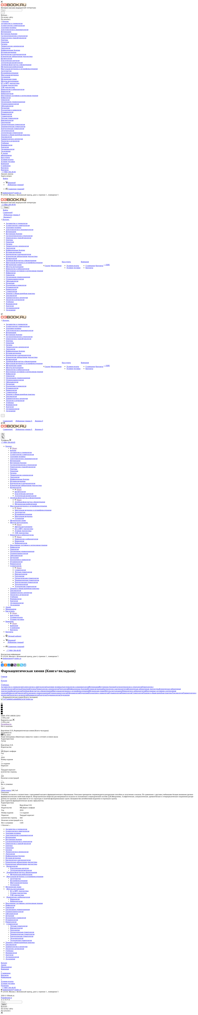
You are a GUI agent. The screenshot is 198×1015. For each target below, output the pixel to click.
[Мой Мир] (8, 665)
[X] (12, 665)
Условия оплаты (7, 981)
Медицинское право (97, 691)
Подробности (6, 724)
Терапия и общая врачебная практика (157, 693)
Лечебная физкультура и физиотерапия (30, 502)
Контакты (5, 975)
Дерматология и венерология (47, 689)
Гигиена (33, 689)
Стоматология (20, 570)
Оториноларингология (58, 693)
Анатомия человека (54, 687)
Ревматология (126, 693)
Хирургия (43, 695)
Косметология (20, 492)
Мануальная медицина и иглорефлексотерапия (33, 510)
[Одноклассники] (5, 665)
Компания (14, 626)
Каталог (13, 450)
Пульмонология (115, 693)
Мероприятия (6, 967)
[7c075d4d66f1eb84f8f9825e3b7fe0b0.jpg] (17, 699)
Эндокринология (53, 695)
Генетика (18, 689)
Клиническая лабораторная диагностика (143, 689)
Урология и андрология (18, 695)
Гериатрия (26, 689)
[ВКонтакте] (2, 665)
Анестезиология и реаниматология (75, 687)
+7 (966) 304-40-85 (8, 172)
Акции (3, 965)
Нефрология (12, 693)
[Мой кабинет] (2, 418)
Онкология (21, 693)
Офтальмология (73, 693)
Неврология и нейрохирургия (26, 539)
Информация (6, 977)
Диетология (63, 689)
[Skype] (21, 665)
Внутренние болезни (107, 687)
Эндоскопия (65, 695)
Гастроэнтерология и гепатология (129, 687)
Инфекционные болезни (77, 689)
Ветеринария (94, 687)
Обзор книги (6, 790)
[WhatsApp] (18, 665)
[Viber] (15, 665)
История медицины (95, 689)
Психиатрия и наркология (98, 693)
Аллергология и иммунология (34, 687)
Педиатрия (84, 693)
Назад (14, 448)
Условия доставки (8, 983)
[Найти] (3, 12)
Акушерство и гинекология (11, 687)
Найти (4, 1004)
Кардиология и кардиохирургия (115, 689)
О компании (6, 973)
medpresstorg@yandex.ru (12, 193)
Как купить (14, 615)
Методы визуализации (23, 527)
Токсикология (177, 693)
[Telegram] (24, 665)
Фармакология (33, 695)
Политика (5, 985)
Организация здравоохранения (37, 693)
